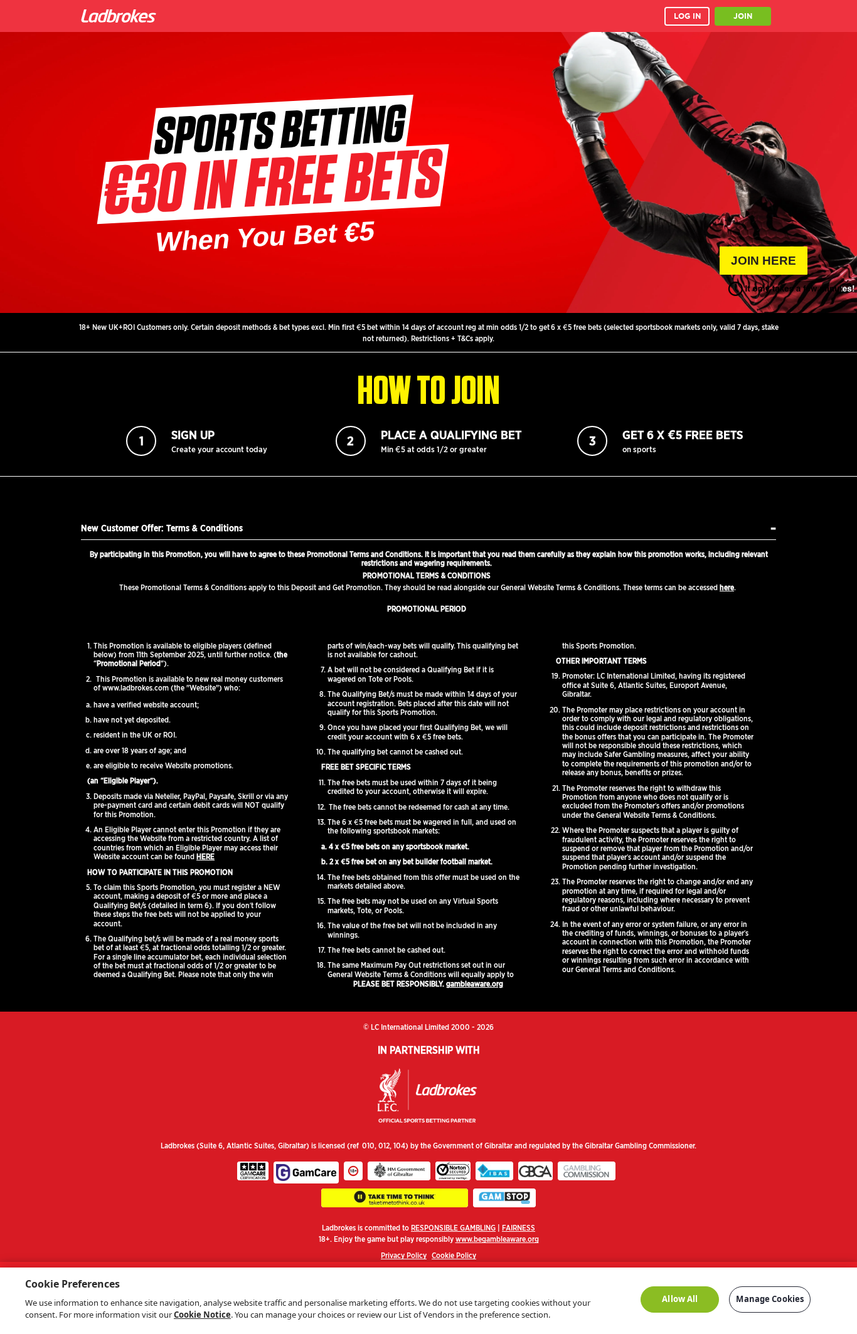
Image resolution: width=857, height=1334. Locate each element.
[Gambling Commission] (586, 1171)
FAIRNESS (518, 1227)
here (727, 587)
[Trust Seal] (453, 1171)
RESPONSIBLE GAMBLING (453, 1227)
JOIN (742, 16)
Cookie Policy (454, 1255)
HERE (205, 856)
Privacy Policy (404, 1255)
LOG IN (687, 16)
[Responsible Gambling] (353, 1171)
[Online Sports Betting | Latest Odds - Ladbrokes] (121, 16)
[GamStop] (504, 1197)
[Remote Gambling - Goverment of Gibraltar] (399, 1171)
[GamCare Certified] (253, 1171)
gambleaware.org (474, 983)
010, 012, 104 (383, 1145)
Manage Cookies (770, 1299)
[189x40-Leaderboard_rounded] (394, 1197)
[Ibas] (494, 1171)
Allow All (680, 1299)
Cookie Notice (202, 1314)
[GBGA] (535, 1171)
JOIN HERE (763, 260)
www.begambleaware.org (497, 1239)
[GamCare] (306, 1173)
